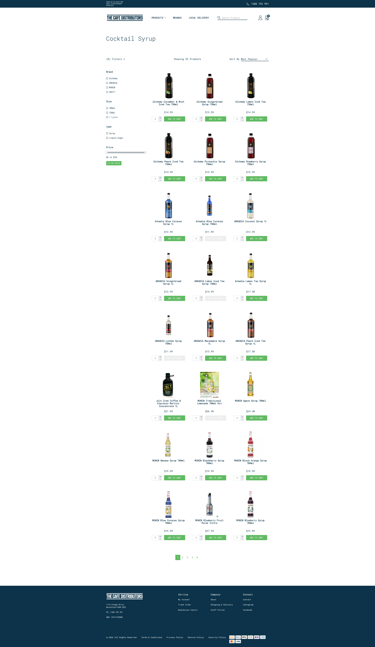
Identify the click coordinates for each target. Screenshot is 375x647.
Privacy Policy (175, 637)
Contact (247, 599)
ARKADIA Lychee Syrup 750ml (168, 342)
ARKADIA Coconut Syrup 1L (250, 221)
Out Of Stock (215, 238)
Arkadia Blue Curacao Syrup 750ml (209, 223)
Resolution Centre (187, 610)
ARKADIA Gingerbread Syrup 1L (168, 282)
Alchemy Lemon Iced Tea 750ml (250, 103)
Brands (177, 17)
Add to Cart (174, 119)
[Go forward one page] (197, 557)
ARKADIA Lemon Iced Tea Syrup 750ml (209, 282)
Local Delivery (199, 17)
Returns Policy (196, 637)
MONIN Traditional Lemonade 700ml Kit (209, 402)
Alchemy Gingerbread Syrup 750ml (209, 103)
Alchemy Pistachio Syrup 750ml (209, 163)
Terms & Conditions (151, 637)
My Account (184, 599)
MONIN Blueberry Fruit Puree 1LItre (209, 522)
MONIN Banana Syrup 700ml (168, 460)
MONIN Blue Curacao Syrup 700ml (168, 522)
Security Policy (217, 637)
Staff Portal (218, 610)
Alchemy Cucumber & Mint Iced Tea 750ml (168, 103)
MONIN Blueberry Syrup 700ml (250, 522)
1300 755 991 (260, 3)
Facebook (247, 610)
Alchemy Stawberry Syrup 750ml (250, 163)
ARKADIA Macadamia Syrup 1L (209, 342)
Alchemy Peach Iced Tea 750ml (168, 163)
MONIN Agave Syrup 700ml (250, 400)
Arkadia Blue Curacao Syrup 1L (168, 223)
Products (157, 17)
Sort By (234, 59)
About (213, 599)
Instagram (248, 604)
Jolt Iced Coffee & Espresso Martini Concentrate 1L (168, 403)
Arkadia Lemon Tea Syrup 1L (250, 282)
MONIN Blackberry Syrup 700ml (209, 462)
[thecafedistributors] (124, 17)
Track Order (184, 604)
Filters (114, 59)
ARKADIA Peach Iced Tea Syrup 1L (250, 342)
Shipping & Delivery (222, 604)
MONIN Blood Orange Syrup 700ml (250, 462)
